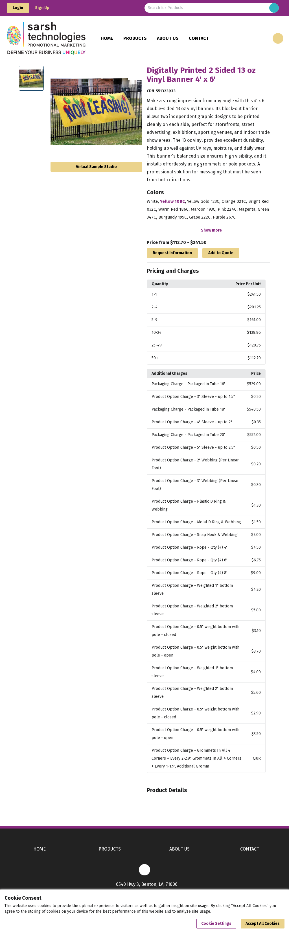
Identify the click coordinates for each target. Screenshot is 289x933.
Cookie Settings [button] (216, 923)
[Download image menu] (135, 73)
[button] (208, 271)
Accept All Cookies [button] (263, 923)
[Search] (274, 8)
